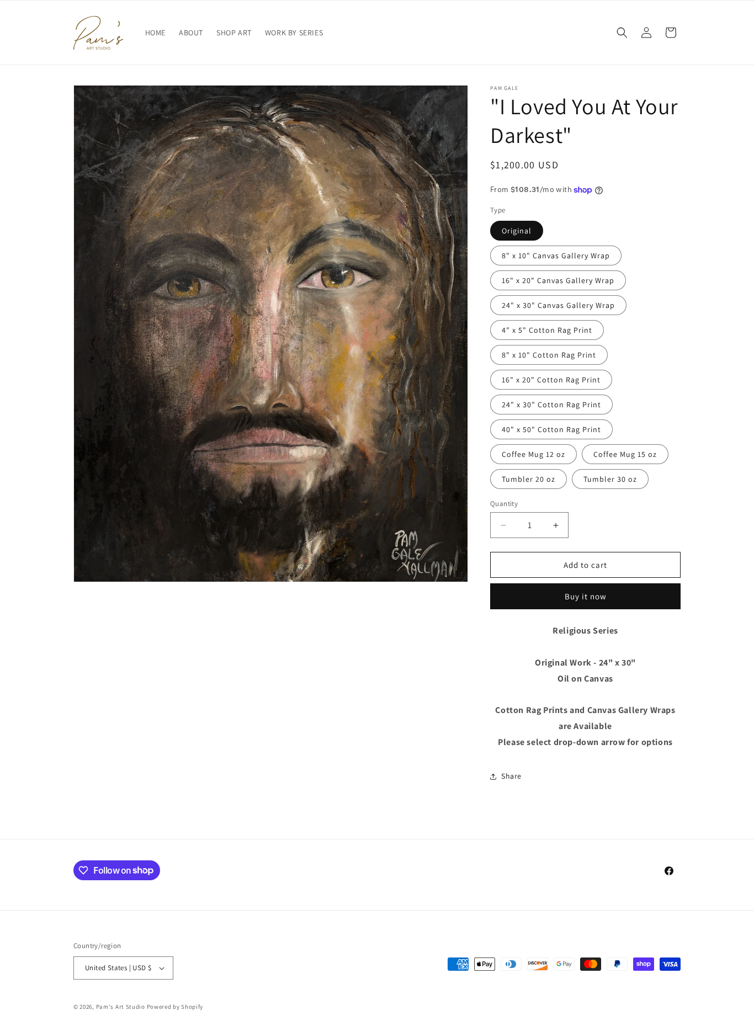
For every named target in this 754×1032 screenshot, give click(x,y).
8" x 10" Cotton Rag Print (549, 355)
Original (517, 231)
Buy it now (586, 596)
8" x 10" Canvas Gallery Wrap (556, 255)
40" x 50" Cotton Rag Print (551, 429)
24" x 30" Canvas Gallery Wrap (558, 305)
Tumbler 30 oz (610, 479)
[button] (622, 32)
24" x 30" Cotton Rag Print (551, 404)
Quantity (504, 503)
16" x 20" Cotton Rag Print (551, 380)
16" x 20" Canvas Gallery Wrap (558, 280)
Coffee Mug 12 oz (533, 454)
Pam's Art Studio (120, 1006)
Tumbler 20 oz (528, 479)
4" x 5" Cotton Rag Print (547, 330)
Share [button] (511, 776)
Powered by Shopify (175, 1006)
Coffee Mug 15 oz (625, 454)
